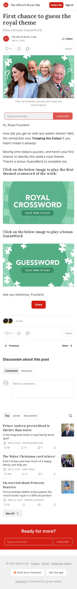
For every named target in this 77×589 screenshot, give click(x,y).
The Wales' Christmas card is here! (29, 456)
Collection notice (61, 563)
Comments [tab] (11, 370)
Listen (69, 38)
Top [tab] (7, 415)
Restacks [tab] (26, 370)
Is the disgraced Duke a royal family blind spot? (28, 436)
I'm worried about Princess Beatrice (23, 485)
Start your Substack (29, 572)
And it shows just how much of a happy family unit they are (27, 462)
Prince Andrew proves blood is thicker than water (26, 428)
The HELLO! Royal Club (23, 37)
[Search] (70, 415)
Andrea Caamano (34, 500)
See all (10, 513)
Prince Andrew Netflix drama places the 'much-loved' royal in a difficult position (27, 493)
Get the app (56, 572)
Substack (20, 581)
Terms (45, 563)
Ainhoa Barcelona (32, 443)
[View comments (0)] (19, 48)
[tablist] (18, 370)
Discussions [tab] (30, 415)
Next (65, 345)
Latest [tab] (16, 415)
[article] (38, 437)
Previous (14, 345)
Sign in (69, 5)
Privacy (35, 563)
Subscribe (56, 5)
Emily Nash (29, 469)
